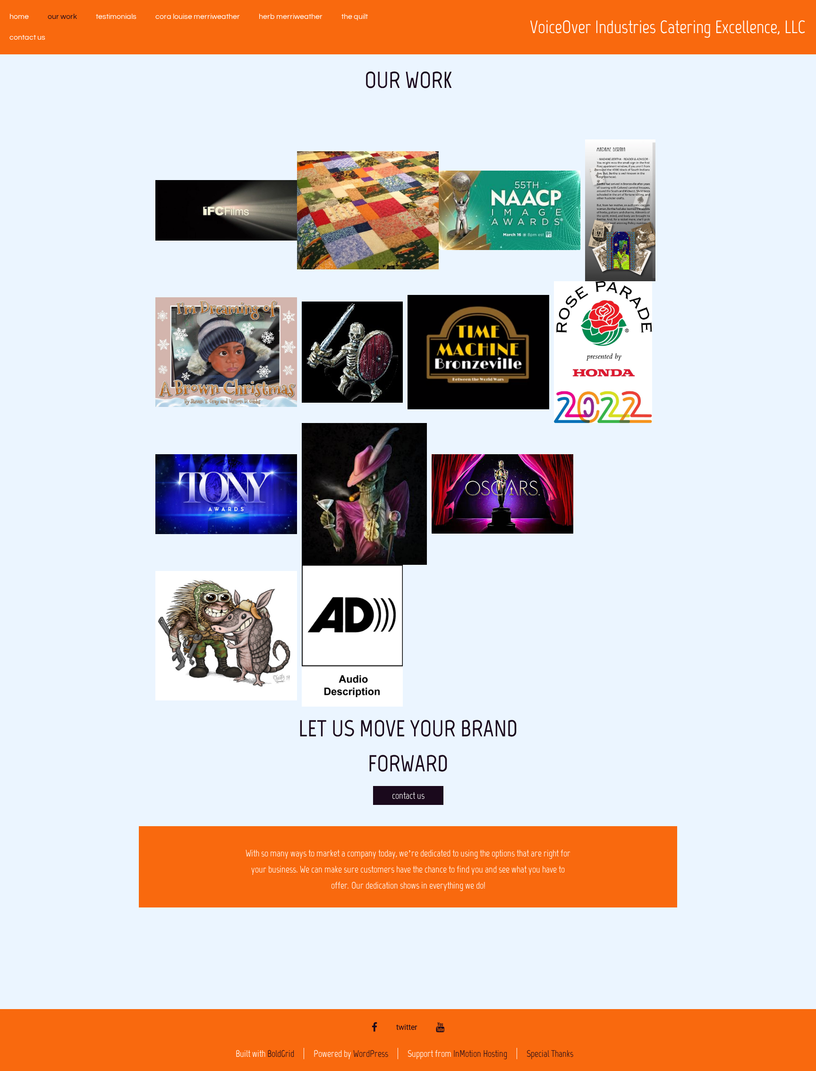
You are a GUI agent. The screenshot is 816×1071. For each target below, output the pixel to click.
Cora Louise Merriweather (197, 16)
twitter (406, 1027)
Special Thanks (550, 1053)
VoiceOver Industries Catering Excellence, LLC (668, 27)
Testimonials (116, 16)
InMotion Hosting (480, 1053)
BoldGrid (280, 1053)
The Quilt (354, 16)
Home (19, 16)
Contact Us (27, 37)
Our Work (62, 16)
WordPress (370, 1053)
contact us (408, 795)
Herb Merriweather (291, 16)
